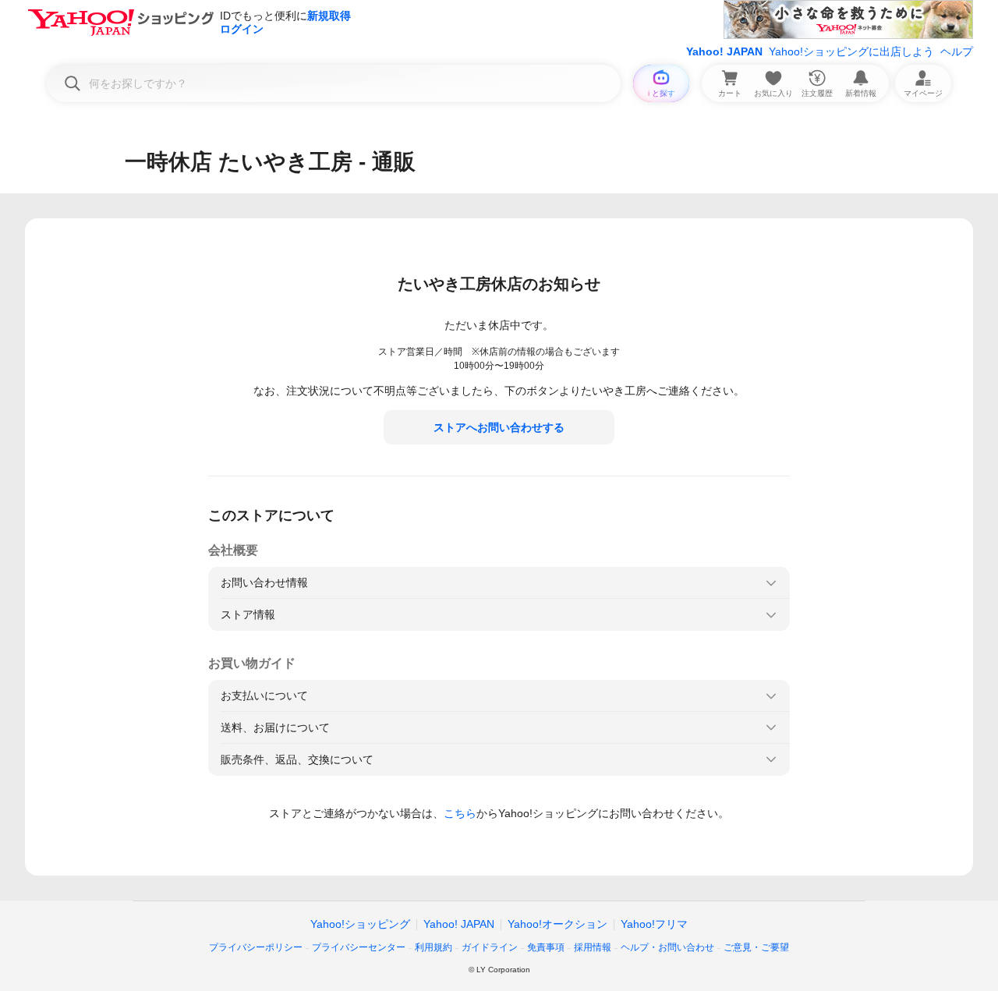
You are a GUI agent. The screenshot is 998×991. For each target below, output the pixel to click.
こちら (460, 813)
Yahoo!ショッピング (360, 924)
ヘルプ (956, 51)
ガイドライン (490, 947)
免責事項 (545, 947)
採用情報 (592, 947)
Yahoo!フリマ (654, 924)
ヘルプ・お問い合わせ (667, 947)
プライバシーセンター (358, 947)
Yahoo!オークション (557, 924)
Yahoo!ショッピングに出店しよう (851, 51)
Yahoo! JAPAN (724, 51)
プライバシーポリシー (256, 947)
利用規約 (433, 947)
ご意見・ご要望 (756, 947)
